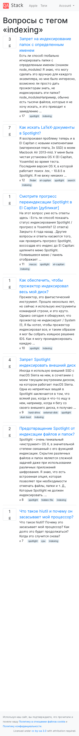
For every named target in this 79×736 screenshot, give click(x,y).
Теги (43, 6)
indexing (47, 116)
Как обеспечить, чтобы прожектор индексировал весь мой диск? (43, 286)
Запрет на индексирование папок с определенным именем (45, 44)
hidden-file (47, 499)
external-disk (51, 412)
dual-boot (25, 417)
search (71, 180)
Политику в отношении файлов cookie (42, 721)
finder (33, 180)
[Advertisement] (39, 583)
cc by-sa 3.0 (39, 730)
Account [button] (65, 6)
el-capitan (45, 180)
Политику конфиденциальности (22, 726)
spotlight (34, 116)
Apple (33, 6)
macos (32, 264)
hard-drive (34, 412)
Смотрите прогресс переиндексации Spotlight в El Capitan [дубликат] (45, 202)
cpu (43, 541)
